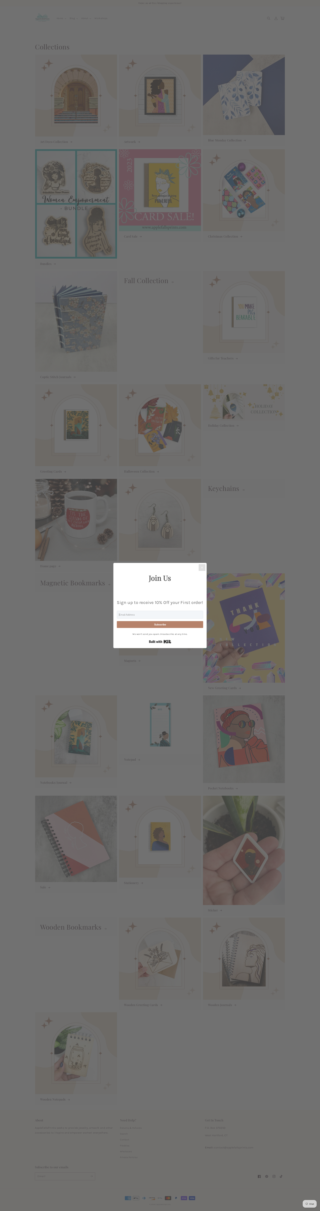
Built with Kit (160, 642)
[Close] (202, 567)
